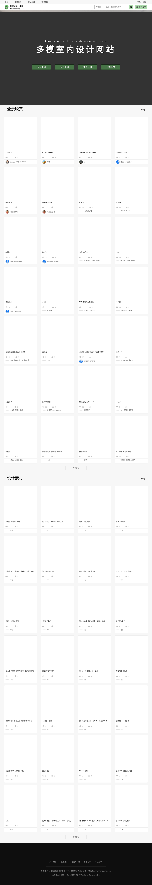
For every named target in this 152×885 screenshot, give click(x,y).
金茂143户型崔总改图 (124, 771)
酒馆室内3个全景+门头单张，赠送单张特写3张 (20, 571)
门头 (7, 821)
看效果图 (44, 2)
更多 (144, 110)
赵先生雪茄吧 (47, 202)
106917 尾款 (83, 771)
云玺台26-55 (9, 402)
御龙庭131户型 (121, 153)
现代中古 (8, 452)
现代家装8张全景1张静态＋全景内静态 (93, 721)
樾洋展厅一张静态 (122, 721)
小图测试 (8, 153)
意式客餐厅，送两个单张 (14, 771)
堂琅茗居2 (83, 202)
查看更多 (76, 468)
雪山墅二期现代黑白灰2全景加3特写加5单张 (20, 671)
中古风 (118, 302)
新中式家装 (83, 452)
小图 (117, 252)
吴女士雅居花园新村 (123, 452)
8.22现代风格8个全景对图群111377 (91, 352)
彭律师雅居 (46, 402)
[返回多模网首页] (14, 7)
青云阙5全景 (120, 621)
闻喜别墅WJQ (84, 252)
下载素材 (18, 2)
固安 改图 (45, 771)
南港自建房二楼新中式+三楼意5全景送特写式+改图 (57, 821)
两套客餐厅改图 (48, 671)
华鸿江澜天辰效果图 (86, 302)
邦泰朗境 (8, 202)
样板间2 (8, 252)
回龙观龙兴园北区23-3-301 (15, 352)
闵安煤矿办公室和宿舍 (87, 153)
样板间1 (45, 252)
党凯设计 (119, 202)
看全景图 (31, 2)
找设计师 (87, 67)
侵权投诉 (87, 862)
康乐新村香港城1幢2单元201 (52, 452)
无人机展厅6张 (84, 522)
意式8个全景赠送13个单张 (88, 671)
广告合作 (99, 862)
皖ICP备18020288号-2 (92, 875)
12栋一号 (119, 352)
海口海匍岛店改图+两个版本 (52, 522)
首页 (6, 2)
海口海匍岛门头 (48, 571)
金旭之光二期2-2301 (86, 402)
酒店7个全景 (120, 522)
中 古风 (118, 402)
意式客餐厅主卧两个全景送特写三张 (18, 721)
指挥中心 (8, 302)
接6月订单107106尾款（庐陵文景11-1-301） (94, 821)
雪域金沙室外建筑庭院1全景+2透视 (92, 621)
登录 (139, 2)
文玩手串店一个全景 (12, 522)
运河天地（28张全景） (87, 571)
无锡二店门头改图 (12, 621)
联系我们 (64, 862)
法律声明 (76, 862)
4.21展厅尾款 (47, 721)
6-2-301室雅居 (47, 153)
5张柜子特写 (46, 621)
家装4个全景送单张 (123, 821)
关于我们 (53, 862)
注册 (144, 2)
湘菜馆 (44, 352)
